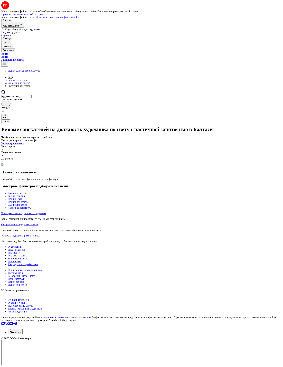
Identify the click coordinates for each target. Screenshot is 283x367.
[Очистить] (5, 103)
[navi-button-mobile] (4, 64)
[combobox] (16, 96)
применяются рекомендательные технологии (66, 317)
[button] (5, 53)
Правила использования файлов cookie (57, 17)
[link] (6, 46)
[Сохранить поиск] (4, 116)
